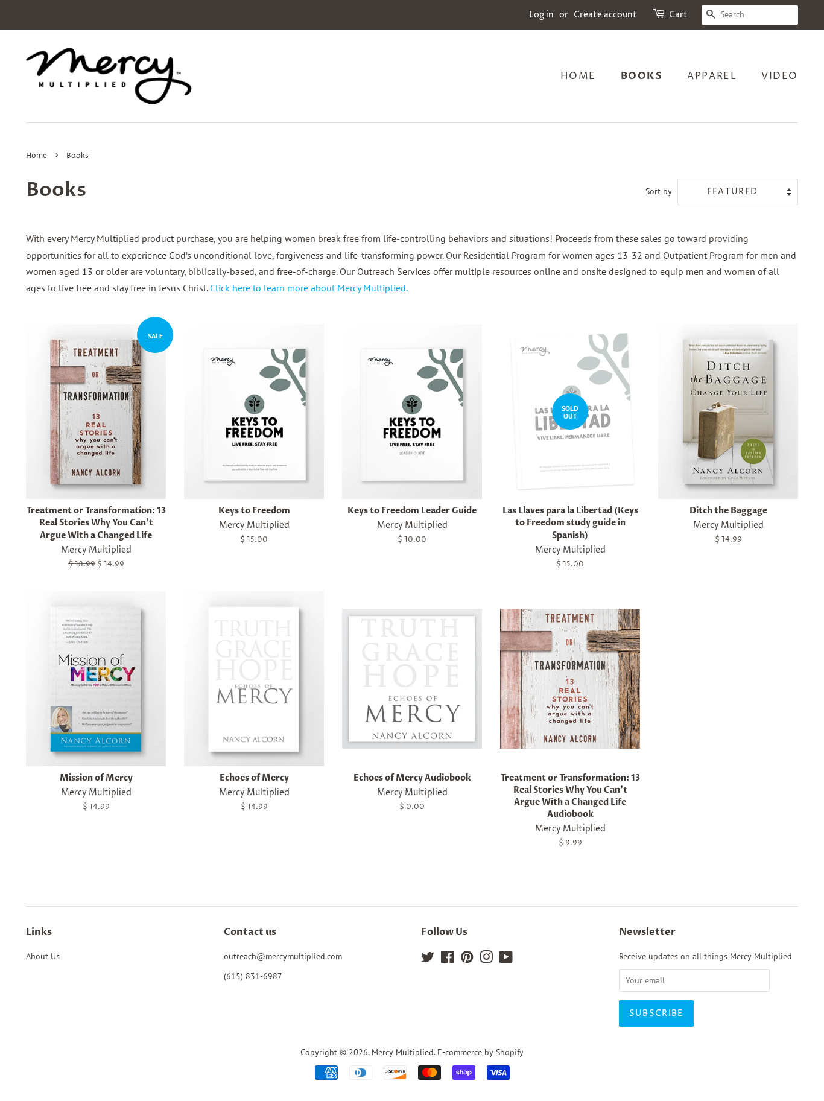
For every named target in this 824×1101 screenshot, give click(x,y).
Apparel (712, 76)
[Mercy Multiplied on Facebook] (447, 959)
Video (779, 76)
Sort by (658, 191)
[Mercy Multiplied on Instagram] (486, 959)
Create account (605, 15)
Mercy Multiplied (403, 1052)
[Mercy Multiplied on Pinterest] (467, 959)
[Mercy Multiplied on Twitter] (427, 959)
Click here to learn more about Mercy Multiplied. (309, 288)
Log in (541, 15)
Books (642, 76)
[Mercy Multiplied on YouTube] (506, 959)
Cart (678, 15)
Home (578, 76)
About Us (43, 956)
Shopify (510, 1052)
